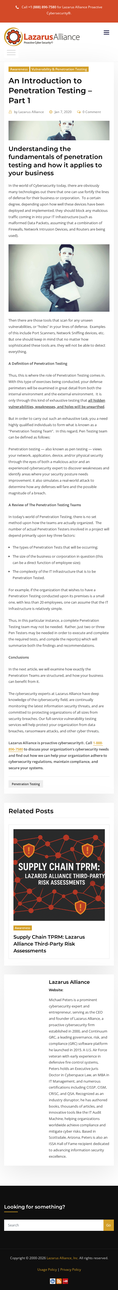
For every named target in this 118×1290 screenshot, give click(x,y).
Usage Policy (47, 1262)
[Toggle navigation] (106, 32)
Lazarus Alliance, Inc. (62, 1251)
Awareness (19, 69)
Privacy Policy (70, 1262)
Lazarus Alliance (29, 111)
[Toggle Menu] (11, 52)
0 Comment (92, 111)
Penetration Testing (26, 784)
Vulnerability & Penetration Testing (59, 69)
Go (108, 1218)
